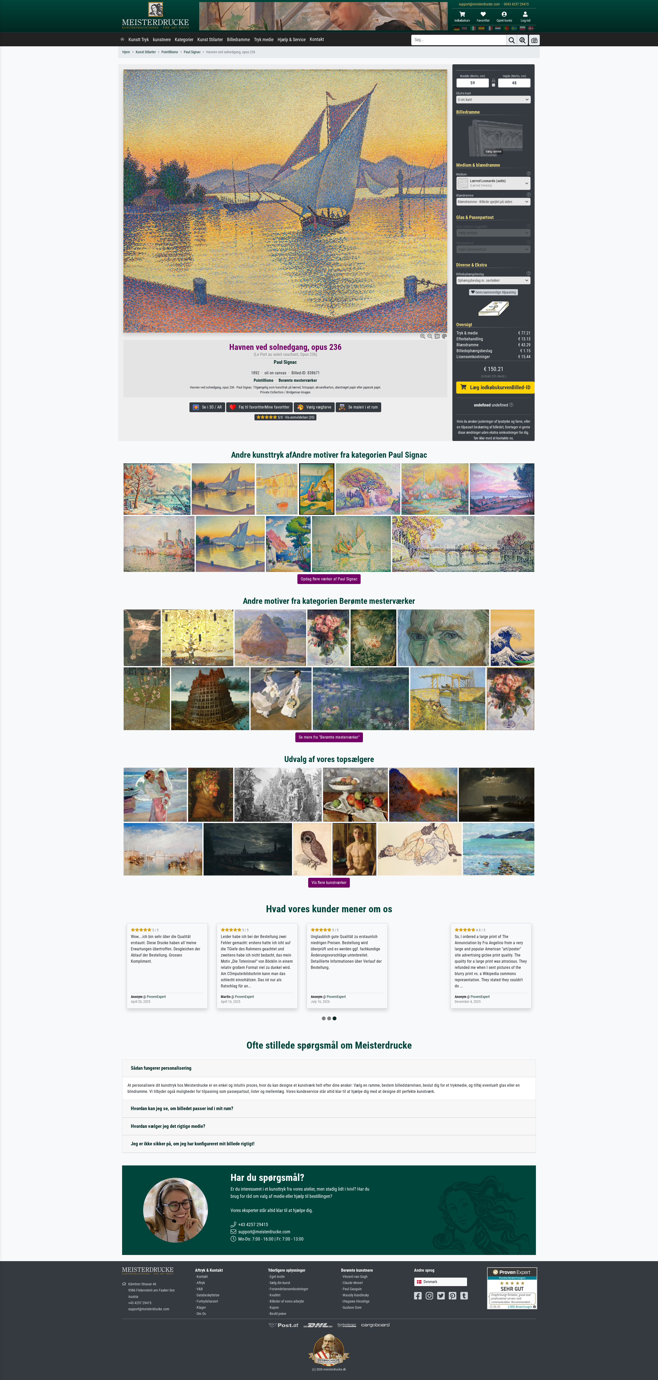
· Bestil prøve (277, 1314)
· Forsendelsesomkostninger (288, 1289)
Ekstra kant (463, 93)
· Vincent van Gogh (354, 1277)
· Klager (200, 1307)
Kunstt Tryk (139, 39)
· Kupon (273, 1307)
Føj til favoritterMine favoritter (262, 407)
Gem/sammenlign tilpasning (495, 292)
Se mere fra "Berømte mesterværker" (329, 737)
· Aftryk (200, 1283)
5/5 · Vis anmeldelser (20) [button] (295, 417)
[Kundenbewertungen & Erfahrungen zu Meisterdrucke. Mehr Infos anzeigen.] (512, 1288)
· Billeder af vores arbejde (286, 1301)
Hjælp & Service (292, 39)
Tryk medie (263, 39)
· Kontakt (201, 1277)
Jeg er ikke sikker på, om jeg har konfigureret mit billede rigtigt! (192, 1144)
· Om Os (200, 1314)
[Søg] (511, 40)
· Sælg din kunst (279, 1283)
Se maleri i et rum (361, 407)
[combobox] (493, 99)
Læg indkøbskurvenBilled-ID (498, 387)
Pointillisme (169, 52)
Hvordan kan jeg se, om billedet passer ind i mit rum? (182, 1108)
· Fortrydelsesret (206, 1301)
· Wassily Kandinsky (355, 1295)
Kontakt (317, 39)
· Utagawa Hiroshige (355, 1301)
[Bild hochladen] (534, 40)
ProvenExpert (183, 997)
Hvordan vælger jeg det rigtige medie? (168, 1126)
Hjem (126, 52)
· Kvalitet (274, 1295)
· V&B (199, 1289)
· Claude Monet (352, 1283)
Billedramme (238, 39)
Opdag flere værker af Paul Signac (329, 579)
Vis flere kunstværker (329, 882)
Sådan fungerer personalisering (161, 1068)
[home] (122, 40)
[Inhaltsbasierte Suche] (522, 40)
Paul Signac (192, 52)
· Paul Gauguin (351, 1289)
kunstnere (162, 39)
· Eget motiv (276, 1277)
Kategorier (184, 39)
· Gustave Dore (351, 1307)
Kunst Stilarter (210, 39)
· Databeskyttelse (207, 1295)
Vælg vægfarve (317, 407)
